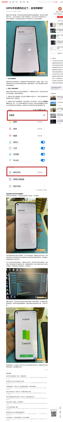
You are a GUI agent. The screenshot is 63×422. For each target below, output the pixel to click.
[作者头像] (60, 9)
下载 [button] (60, 416)
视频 (21, 2)
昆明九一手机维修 (17, 11)
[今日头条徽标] (4, 2)
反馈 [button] (60, 412)
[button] (10, 2)
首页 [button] (60, 408)
